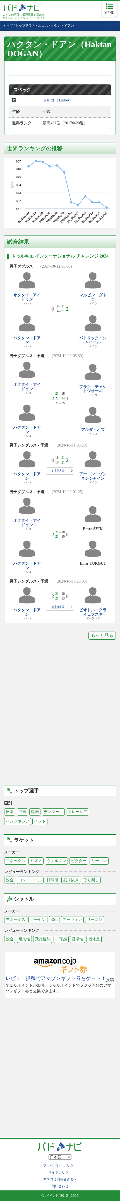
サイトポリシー (60, 1172)
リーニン (99, 861)
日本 (10, 812)
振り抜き (71, 880)
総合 (10, 880)
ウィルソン (56, 861)
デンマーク (53, 812)
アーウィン (72, 920)
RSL (54, 920)
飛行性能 (43, 939)
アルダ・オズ (93, 430)
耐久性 (24, 939)
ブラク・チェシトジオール (93, 389)
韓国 (35, 812)
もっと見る (102, 635)
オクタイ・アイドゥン (27, 297)
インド (40, 821)
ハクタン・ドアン (27, 340)
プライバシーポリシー (60, 1165)
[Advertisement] (60, 716)
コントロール (30, 880)
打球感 (52, 880)
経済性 (77, 939)
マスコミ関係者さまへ (60, 1179)
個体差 (94, 939)
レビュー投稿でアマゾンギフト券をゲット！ (56, 978)
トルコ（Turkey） (58, 100)
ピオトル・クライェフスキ (93, 612)
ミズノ (36, 861)
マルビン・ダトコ (93, 297)
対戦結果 (58, 471)
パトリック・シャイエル (93, 340)
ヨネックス (15, 861)
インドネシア (17, 821)
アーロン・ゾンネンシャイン (93, 476)
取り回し (91, 880)
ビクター (79, 861)
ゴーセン (38, 920)
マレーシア (77, 812)
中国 (22, 812)
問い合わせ (60, 1186)
